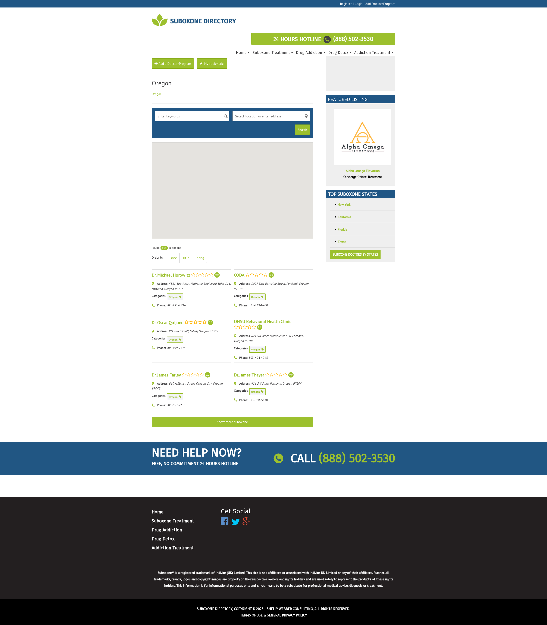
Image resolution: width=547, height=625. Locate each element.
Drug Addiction (309, 52)
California (344, 217)
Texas (342, 242)
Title (185, 258)
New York (344, 205)
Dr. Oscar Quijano (168, 322)
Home (241, 52)
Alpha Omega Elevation (363, 171)
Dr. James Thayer (249, 375)
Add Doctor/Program (380, 3)
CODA (239, 275)
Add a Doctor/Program (174, 63)
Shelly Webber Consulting (290, 609)
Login (358, 3)
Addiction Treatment (372, 52)
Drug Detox (338, 52)
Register (346, 3)
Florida (342, 229)
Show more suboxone (232, 422)
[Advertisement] (360, 64)
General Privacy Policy (287, 615)
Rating (199, 258)
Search (302, 129)
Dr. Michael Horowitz (171, 275)
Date (173, 258)
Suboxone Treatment (271, 52)
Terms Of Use (251, 615)
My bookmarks (213, 63)
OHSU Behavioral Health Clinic (262, 321)
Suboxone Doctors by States (355, 254)
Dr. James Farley (166, 375)
